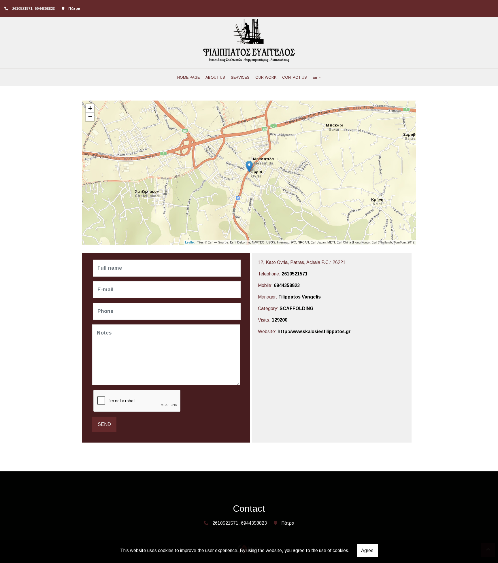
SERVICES (240, 77)
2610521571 (295, 273)
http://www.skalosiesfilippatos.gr (314, 331)
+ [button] (90, 108)
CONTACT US (294, 77)
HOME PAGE (188, 77)
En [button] (315, 77)
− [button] (90, 116)
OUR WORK (265, 77)
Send (104, 424)
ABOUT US (215, 77)
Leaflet (190, 242)
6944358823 (287, 285)
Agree (367, 550)
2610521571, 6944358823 (33, 8)
